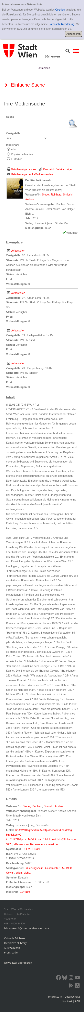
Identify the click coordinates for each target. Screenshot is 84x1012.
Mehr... (27, 872)
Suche (10, 116)
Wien (19, 872)
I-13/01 (36, 848)
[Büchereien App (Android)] (71, 986)
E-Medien (16, 159)
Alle (13, 149)
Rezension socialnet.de (44, 844)
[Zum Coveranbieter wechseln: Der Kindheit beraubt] (15, 188)
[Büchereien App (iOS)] (77, 986)
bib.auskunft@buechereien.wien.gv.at (27, 928)
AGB (77, 1001)
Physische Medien (22, 154)
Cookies (60, 9)
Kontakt (67, 1001)
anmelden (44, 67)
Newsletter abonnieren (18, 962)
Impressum (55, 996)
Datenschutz (72, 996)
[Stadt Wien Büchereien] (31, 50)
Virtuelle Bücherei (14, 938)
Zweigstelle (13, 133)
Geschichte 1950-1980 (58, 868)
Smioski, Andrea (53, 806)
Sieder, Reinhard (51, 194)
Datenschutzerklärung (61, 24)
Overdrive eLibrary (15, 943)
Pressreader (11, 952)
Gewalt (10, 872)
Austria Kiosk (12, 948)
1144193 (25, 891)
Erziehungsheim (33, 868)
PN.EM (26, 848)
